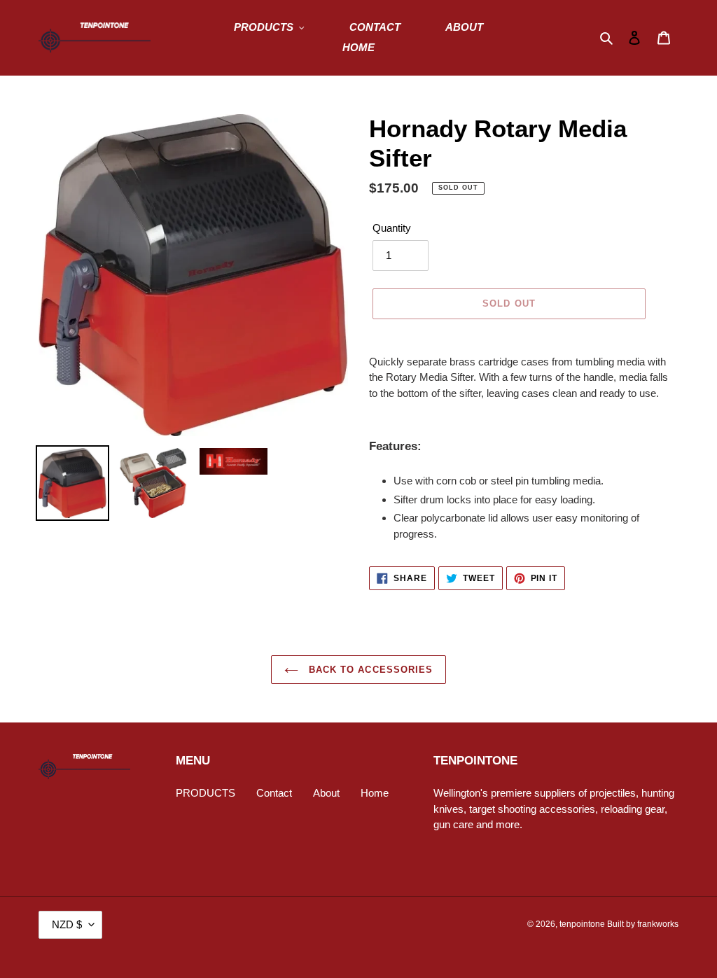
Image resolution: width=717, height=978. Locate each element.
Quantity (392, 228)
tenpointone (582, 924)
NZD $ (67, 924)
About (326, 793)
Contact (274, 793)
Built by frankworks (642, 924)
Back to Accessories (369, 669)
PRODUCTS (205, 793)
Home (375, 793)
